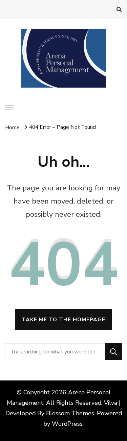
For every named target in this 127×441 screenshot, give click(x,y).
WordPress (67, 424)
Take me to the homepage (63, 319)
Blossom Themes (70, 413)
